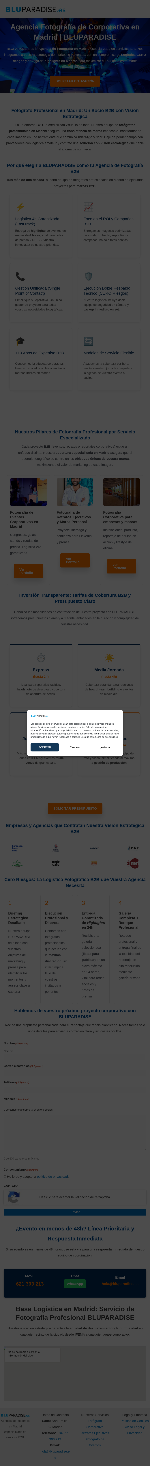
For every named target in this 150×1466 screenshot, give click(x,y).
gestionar (105, 747)
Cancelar (75, 747)
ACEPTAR (44, 747)
